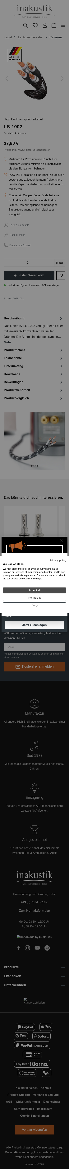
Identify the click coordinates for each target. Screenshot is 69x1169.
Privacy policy (58, 560)
